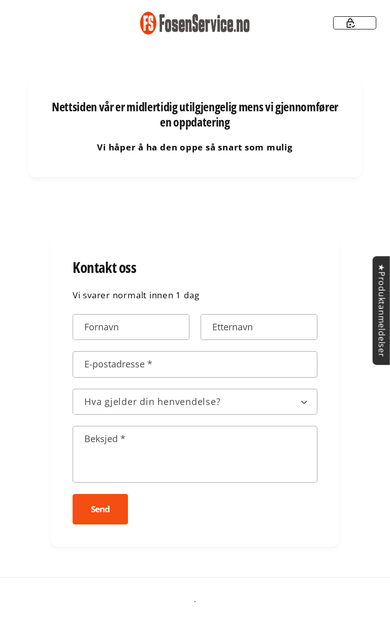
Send (100, 509)
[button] (354, 22)
